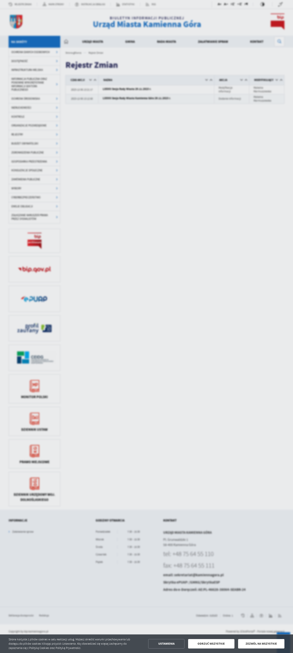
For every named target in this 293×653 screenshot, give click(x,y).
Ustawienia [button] (166, 644)
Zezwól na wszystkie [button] (261, 644)
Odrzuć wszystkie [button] (211, 644)
